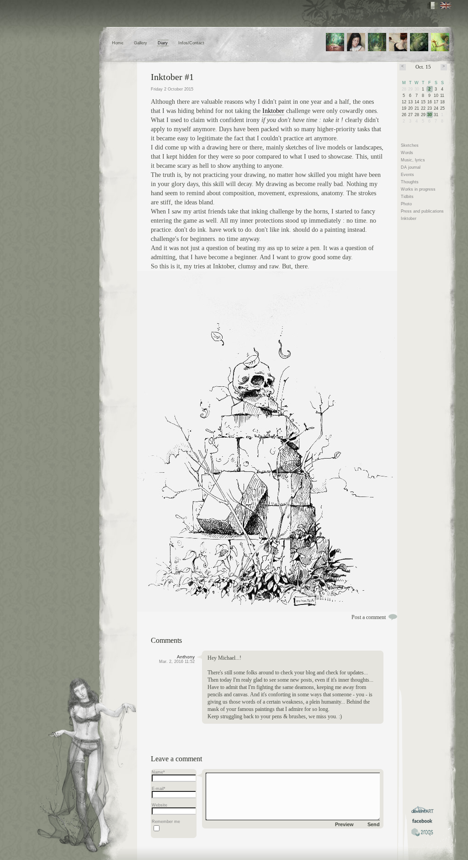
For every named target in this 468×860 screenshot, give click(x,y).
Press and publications (422, 211)
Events (407, 174)
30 (429, 114)
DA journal (410, 167)
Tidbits (407, 196)
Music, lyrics (413, 160)
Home (117, 43)
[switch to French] (432, 5)
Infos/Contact (191, 43)
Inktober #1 (172, 77)
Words (407, 152)
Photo (406, 204)
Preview (344, 824)
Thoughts (410, 182)
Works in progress (418, 189)
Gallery (140, 43)
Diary (163, 43)
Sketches (410, 145)
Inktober (273, 110)
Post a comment (368, 617)
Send (373, 824)
